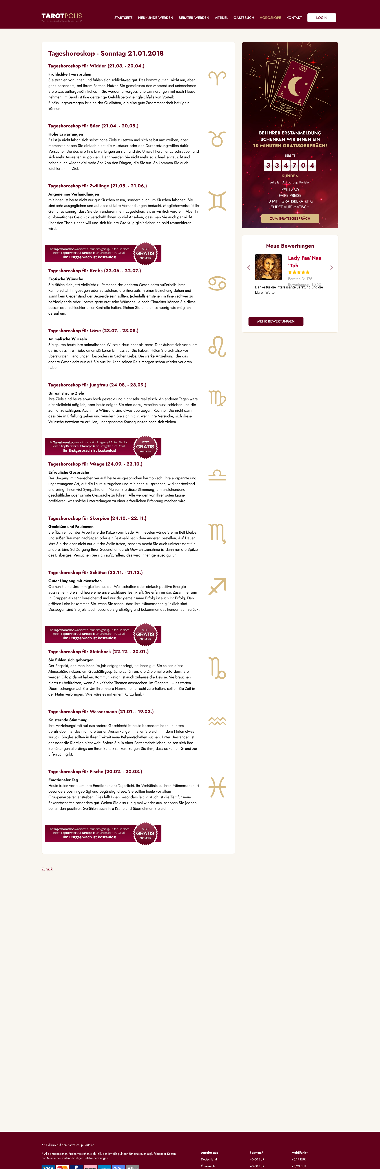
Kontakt (294, 17)
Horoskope (270, 17)
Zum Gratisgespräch (290, 218)
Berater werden (194, 17)
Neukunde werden (155, 17)
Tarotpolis (62, 17)
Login (321, 17)
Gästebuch (244, 17)
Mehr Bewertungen (276, 321)
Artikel (221, 17)
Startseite (123, 17)
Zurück (47, 869)
